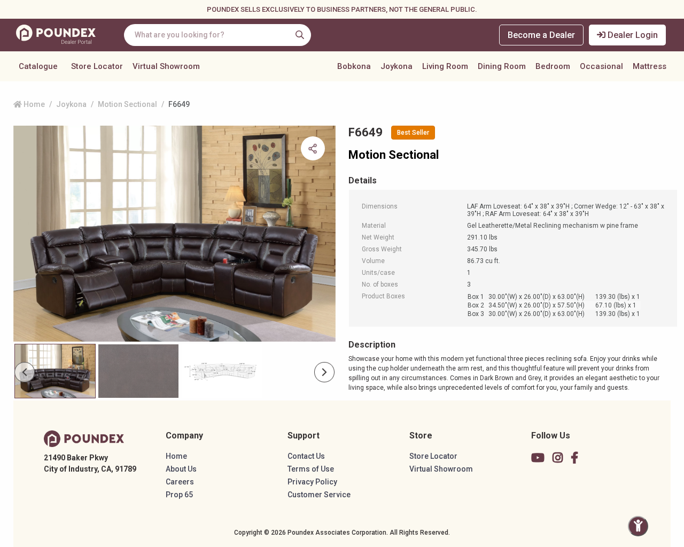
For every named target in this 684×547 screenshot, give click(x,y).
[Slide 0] (55, 371)
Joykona (396, 66)
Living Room (445, 66)
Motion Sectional (127, 104)
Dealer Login (631, 35)
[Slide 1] (138, 371)
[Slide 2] (222, 371)
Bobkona (354, 66)
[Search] (300, 34)
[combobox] (217, 35)
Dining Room (502, 66)
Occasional (601, 66)
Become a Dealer (541, 35)
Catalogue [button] (38, 66)
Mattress (649, 66)
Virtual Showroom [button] (166, 66)
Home (33, 104)
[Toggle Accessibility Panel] (638, 526)
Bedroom (552, 66)
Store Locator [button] (97, 66)
